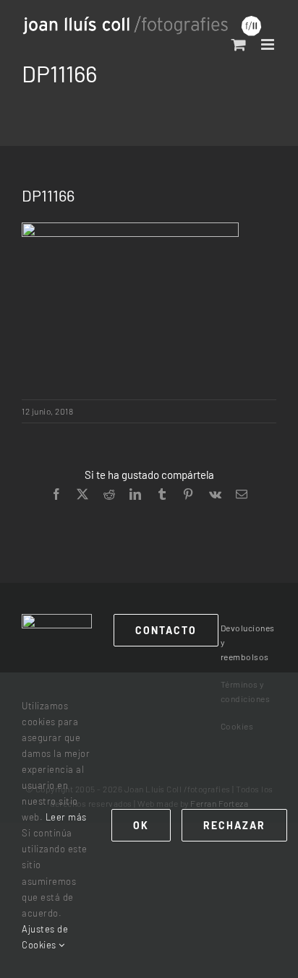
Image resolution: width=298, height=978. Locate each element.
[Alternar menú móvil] (269, 44)
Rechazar (234, 825)
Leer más (66, 817)
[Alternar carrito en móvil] (239, 44)
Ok (141, 825)
